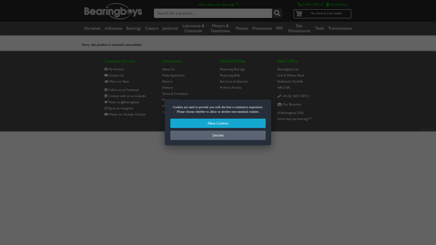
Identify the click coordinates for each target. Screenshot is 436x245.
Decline (218, 135)
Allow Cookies (218, 123)
